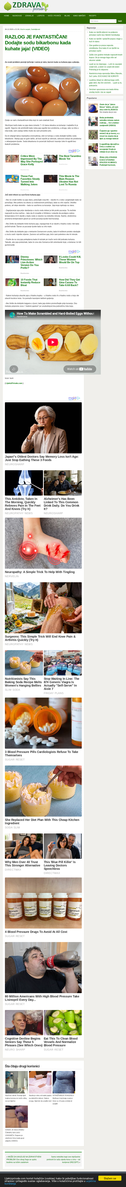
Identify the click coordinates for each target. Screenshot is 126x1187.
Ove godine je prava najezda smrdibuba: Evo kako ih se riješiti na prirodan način (104, 48)
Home (6, 16)
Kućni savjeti (25, 29)
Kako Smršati (79, 16)
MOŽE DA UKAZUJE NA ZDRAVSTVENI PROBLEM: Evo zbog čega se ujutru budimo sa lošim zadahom (23, 1159)
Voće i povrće (54, 16)
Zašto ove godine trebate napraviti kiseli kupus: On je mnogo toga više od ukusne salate (105, 57)
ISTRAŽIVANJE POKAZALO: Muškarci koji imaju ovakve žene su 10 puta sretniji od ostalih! (63, 1100)
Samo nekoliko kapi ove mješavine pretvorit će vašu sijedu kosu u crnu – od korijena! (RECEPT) (63, 1159)
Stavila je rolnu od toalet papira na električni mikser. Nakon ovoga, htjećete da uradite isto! (40, 1098)
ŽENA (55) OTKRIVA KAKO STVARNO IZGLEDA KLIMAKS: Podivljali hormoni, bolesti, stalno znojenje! (110, 162)
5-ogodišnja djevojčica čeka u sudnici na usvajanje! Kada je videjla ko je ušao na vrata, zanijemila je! (109, 149)
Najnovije (17, 16)
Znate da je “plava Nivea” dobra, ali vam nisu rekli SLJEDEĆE (109, 107)
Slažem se (110, 1178)
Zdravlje (29, 16)
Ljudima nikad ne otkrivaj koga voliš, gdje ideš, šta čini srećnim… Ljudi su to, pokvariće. (105, 83)
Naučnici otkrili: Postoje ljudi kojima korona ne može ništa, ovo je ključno (16, 1098)
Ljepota (40, 16)
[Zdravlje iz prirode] (26, 11)
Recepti (92, 16)
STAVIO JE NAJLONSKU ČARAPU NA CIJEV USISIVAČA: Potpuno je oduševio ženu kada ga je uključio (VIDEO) (14, 1135)
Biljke (67, 16)
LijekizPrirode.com (14, 383)
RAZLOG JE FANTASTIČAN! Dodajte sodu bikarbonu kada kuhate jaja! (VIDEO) (38, 42)
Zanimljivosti (35, 29)
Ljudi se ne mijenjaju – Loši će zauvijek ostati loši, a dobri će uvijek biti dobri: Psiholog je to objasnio (105, 67)
